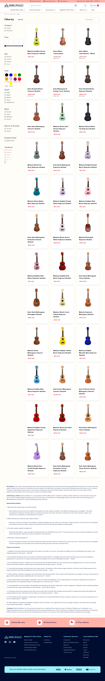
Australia (86, 657)
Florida (85, 647)
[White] (6, 83)
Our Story (47, 640)
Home (6, 14)
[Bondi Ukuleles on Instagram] (10, 642)
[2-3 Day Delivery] (72, 622)
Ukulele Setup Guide (30, 647)
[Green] (19, 75)
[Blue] (11, 75)
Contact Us (67, 640)
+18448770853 (89, 1)
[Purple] (15, 79)
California (86, 652)
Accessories (50, 10)
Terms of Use (68, 652)
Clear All (20, 19)
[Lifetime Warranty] (7, 622)
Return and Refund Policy (71, 642)
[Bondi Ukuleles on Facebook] (5, 642)
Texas (85, 650)
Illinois (85, 642)
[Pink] (11, 79)
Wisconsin (86, 640)
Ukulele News (48, 642)
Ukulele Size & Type (17, 10)
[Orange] (6, 79)
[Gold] (15, 75)
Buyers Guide (28, 640)
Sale (93, 10)
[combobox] (53, 5)
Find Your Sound (34, 10)
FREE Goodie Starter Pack (32, 645)
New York (86, 655)
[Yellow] (11, 83)
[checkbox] (6, 75)
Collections (12, 14)
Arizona (85, 645)
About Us (83, 10)
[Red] (19, 79)
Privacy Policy (68, 647)
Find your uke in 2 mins (31, 642)
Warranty (66, 645)
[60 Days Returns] (39, 622)
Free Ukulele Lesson (30, 650)
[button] (92, 19)
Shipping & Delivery (69, 650)
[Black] (6, 75)
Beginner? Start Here (67, 10)
